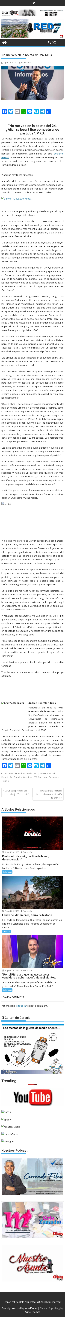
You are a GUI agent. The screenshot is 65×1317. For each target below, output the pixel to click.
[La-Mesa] (32, 1220)
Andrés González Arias (28, 773)
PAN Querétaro (40, 777)
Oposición (27, 777)
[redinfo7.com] (32, 37)
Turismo (5, 781)
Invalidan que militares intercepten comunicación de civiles (49, 794)
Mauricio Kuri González (11, 777)
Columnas (8, 773)
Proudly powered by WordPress (19, 1308)
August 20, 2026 (11, 911)
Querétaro (53, 777)
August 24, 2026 (11, 852)
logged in (21, 1005)
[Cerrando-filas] (32, 1176)
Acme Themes (32, 1311)
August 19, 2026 (11, 970)
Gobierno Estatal (47, 773)
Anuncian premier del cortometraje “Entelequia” (16, 792)
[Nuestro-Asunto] (32, 1263)
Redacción (26, 62)
